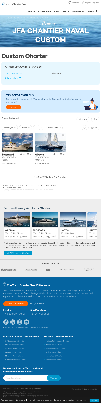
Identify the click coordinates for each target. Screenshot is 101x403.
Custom (56, 73)
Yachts (31, 11)
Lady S (65, 230)
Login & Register (92, 3)
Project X (39, 230)
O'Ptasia (10, 230)
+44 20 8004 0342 (14, 313)
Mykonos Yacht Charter (14, 356)
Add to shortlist (30, 136)
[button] (62, 142)
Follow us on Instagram (19, 322)
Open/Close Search (97, 11)
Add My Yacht (22, 327)
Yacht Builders (13, 17)
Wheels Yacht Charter (54, 345)
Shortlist (75, 3)
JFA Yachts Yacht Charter (30, 17)
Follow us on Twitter (12, 322)
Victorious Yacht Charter (55, 348)
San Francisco (38, 310)
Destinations (44, 11)
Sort (95, 128)
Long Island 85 (14, 78)
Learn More (81, 400)
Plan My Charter (16, 303)
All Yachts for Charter (19, 253)
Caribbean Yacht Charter (15, 359)
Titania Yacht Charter (54, 356)
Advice (90, 11)
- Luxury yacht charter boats (14, 5)
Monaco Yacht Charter (14, 345)
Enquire (13, 107)
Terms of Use (76, 389)
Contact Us (8, 327)
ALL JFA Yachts (14, 73)
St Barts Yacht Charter (14, 348)
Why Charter (78, 11)
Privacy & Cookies (90, 389)
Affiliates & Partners (39, 327)
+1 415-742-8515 (39, 313)
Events (65, 11)
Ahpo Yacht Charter (54, 359)
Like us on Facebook (6, 322)
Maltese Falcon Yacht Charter (57, 341)
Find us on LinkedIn (26, 322)
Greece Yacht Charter (14, 352)
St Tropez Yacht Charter (14, 341)
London (7, 310)
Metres (82, 119)
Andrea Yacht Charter (54, 352)
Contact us (39, 303)
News (56, 11)
